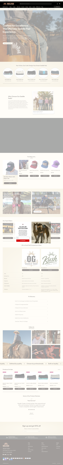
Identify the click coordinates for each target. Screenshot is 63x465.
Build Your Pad (5, 6)
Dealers (30, 6)
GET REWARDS (22, 240)
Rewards (22, 6)
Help (14, 6)
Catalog (26, 6)
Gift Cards (18, 6)
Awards (34, 6)
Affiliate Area (38, 6)
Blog (42, 6)
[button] (60, 4)
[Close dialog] (49, 222)
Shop (10, 6)
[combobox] (35, 4)
